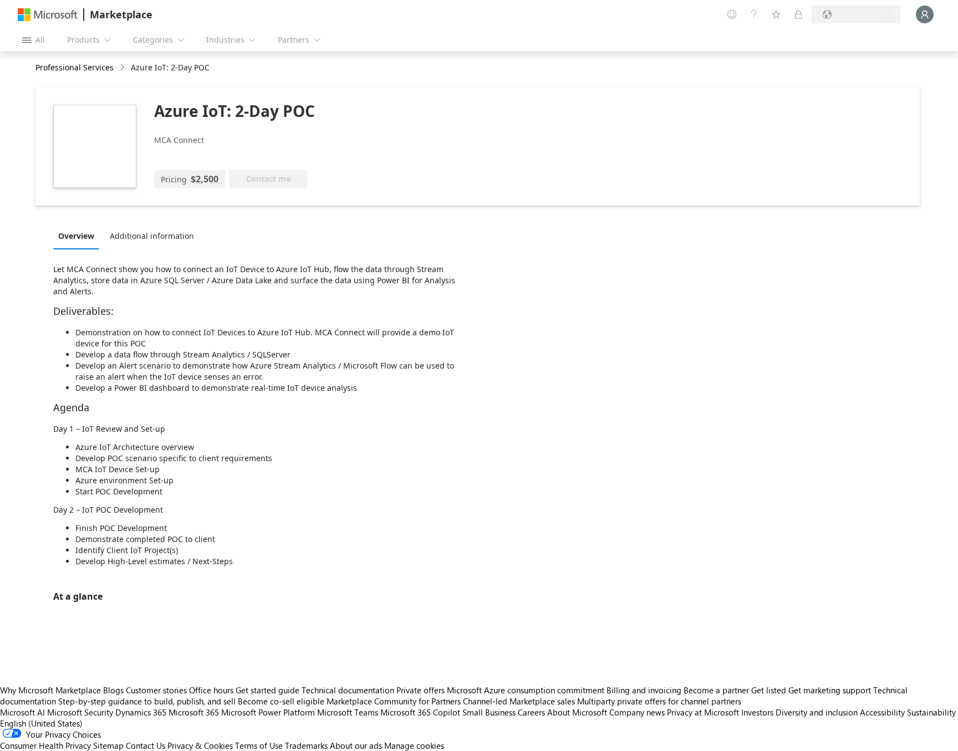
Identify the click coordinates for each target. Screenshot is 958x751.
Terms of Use (259, 745)
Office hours (211, 690)
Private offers (420, 690)
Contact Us (145, 745)
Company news (637, 712)
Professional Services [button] (74, 67)
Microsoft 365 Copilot (420, 712)
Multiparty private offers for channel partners (659, 701)
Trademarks (306, 745)
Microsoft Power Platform (268, 712)
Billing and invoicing (644, 690)
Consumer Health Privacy (45, 745)
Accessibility (882, 712)
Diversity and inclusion (817, 712)
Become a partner (716, 690)
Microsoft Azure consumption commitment (527, 690)
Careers (531, 712)
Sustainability (931, 712)
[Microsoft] (48, 14)
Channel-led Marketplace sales (519, 701)
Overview (76, 236)
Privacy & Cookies (200, 745)
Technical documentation (348, 690)
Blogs (113, 690)
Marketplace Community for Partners (394, 701)
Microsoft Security (80, 712)
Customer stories (156, 690)
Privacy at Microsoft (703, 712)
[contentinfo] (123, 68)
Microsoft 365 (194, 712)
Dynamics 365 (140, 712)
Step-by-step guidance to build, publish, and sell (147, 701)
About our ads (356, 745)
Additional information (152, 236)
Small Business (489, 712)
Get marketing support (829, 690)
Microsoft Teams (347, 712)
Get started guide (267, 690)
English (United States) (41, 723)
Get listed (768, 690)
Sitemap (108, 745)
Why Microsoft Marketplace (50, 690)
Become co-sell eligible (281, 701)
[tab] (79, 235)
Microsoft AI (22, 712)
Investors (757, 712)
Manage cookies (414, 745)
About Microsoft (577, 712)
